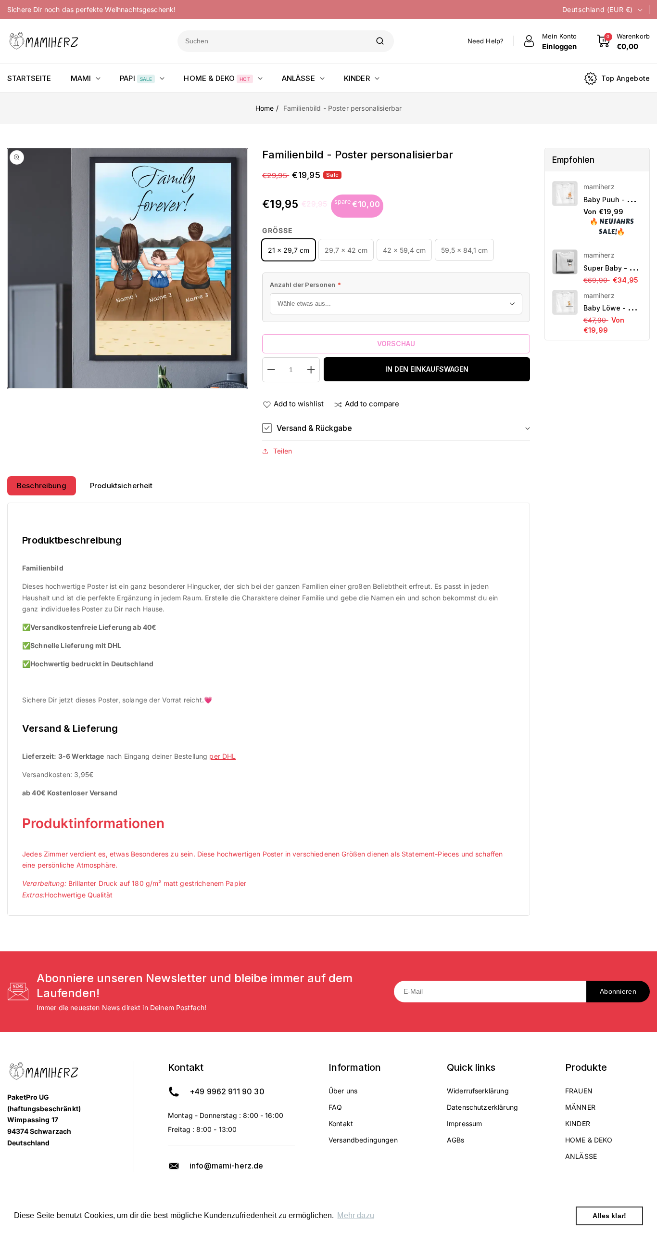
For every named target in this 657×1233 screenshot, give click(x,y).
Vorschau (396, 343)
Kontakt (340, 1123)
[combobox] (272, 41)
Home (264, 108)
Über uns (342, 1091)
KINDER (577, 1123)
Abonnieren (618, 991)
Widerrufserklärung (478, 1091)
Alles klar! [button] (609, 1216)
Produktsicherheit (121, 485)
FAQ (335, 1107)
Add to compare (372, 403)
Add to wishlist (299, 403)
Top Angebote (625, 78)
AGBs (456, 1140)
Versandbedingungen (363, 1140)
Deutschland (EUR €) (597, 9)
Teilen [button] (282, 451)
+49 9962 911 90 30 (227, 1091)
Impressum (464, 1123)
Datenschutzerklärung (482, 1107)
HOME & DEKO (589, 1140)
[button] (396, 428)
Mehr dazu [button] (355, 1215)
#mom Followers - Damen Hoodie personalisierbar (578, 1182)
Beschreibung (41, 485)
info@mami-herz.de (227, 1165)
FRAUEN (579, 1091)
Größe (277, 230)
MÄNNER (580, 1107)
